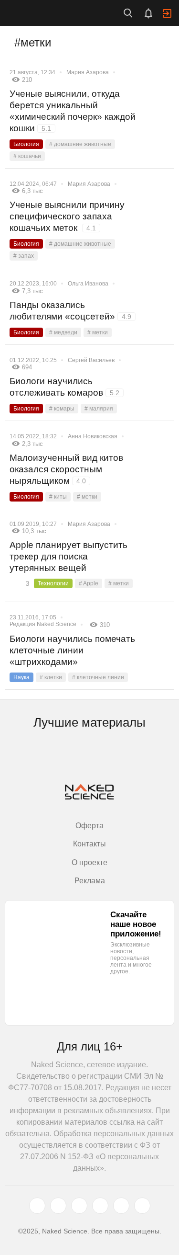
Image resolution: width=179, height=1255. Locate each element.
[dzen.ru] (100, 1206)
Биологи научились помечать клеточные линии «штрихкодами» (72, 650)
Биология (26, 144)
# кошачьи (27, 156)
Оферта (89, 825)
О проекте (89, 862)
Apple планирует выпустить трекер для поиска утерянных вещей (68, 556)
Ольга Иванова (88, 283)
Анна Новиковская (92, 436)
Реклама (89, 881)
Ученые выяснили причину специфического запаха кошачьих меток (67, 216)
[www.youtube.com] (79, 1206)
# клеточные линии (98, 677)
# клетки (51, 677)
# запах (23, 255)
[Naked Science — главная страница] (49, 13)
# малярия (98, 408)
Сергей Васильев (91, 360)
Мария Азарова (87, 72)
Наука (21, 677)
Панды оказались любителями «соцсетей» (70, 310)
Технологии (53, 583)
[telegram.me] (121, 1206)
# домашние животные (80, 144)
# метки (97, 332)
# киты (58, 496)
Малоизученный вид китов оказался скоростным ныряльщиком (66, 469)
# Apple (88, 583)
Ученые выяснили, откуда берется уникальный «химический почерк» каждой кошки (73, 111)
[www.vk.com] (58, 1206)
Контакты (89, 844)
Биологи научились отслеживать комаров (64, 387)
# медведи (63, 332)
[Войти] (167, 13)
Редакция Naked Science (43, 624)
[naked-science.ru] (142, 1206)
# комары (61, 408)
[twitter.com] (37, 1206)
